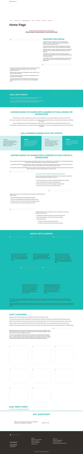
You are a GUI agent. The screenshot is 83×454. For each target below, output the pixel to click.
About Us (44, 20)
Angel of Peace (17, 20)
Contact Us (50, 20)
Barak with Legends (26, 20)
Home (11, 20)
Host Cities (38, 20)
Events (33, 20)
